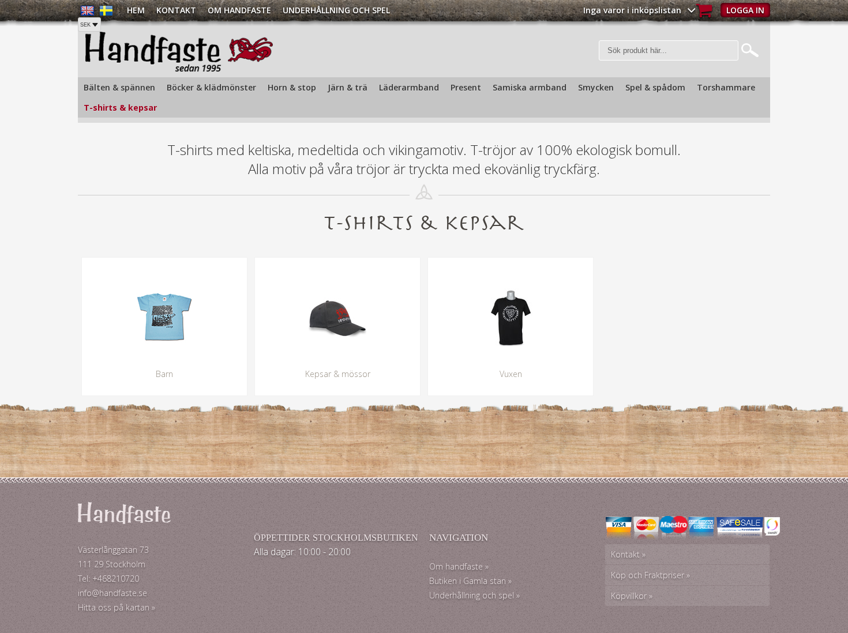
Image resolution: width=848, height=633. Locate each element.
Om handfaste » (459, 566)
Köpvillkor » (631, 595)
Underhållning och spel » (474, 595)
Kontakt (176, 10)
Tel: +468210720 (108, 578)
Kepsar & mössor (337, 373)
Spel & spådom (655, 87)
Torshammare (726, 87)
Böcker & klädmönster (211, 87)
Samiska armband (529, 87)
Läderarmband (409, 87)
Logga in (745, 10)
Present (466, 87)
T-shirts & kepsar (120, 107)
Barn (164, 373)
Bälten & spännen (119, 87)
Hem (136, 10)
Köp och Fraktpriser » (650, 575)
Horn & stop (292, 87)
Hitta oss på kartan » (116, 607)
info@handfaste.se (112, 592)
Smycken (596, 87)
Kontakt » (628, 554)
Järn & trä (347, 87)
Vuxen (511, 373)
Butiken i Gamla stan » (470, 580)
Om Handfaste (239, 10)
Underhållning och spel (336, 10)
